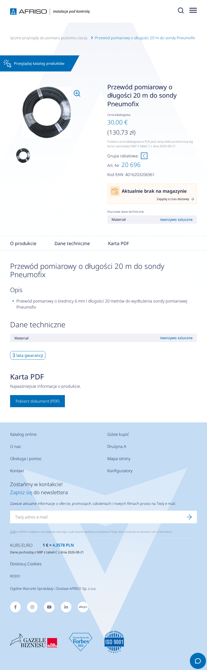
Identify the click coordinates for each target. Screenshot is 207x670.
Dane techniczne (72, 243)
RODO (15, 576)
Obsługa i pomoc (26, 458)
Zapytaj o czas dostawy (173, 199)
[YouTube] (49, 607)
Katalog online (23, 434)
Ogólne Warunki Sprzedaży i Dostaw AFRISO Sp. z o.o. (53, 588)
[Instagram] (32, 607)
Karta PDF (118, 243)
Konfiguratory (120, 470)
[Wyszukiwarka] (180, 11)
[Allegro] (83, 607)
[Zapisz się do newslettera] (189, 517)
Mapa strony (119, 458)
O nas (15, 446)
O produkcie (23, 243)
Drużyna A (116, 446)
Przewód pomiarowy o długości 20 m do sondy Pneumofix (145, 37)
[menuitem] (47, 112)
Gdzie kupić (118, 434)
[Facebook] (15, 607)
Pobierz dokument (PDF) (37, 401)
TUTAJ (13, 531)
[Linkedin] (66, 607)
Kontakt (17, 470)
